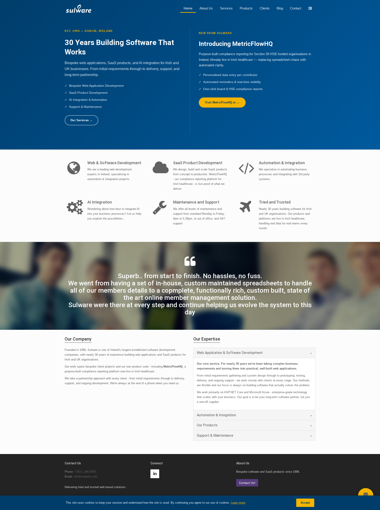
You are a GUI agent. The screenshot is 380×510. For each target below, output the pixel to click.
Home (188, 8)
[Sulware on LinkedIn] (155, 474)
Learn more (238, 502)
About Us (206, 8)
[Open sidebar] (310, 8)
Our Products (207, 425)
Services (226, 8)
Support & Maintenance (215, 435)
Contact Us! (247, 483)
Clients (265, 8)
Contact (295, 8)
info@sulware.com (85, 476)
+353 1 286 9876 (85, 471)
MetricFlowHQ (173, 366)
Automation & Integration (216, 415)
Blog (280, 8)
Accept (305, 502)
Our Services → (81, 120)
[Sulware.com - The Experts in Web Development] (78, 8)
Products (246, 8)
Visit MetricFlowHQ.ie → (222, 102)
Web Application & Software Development (230, 353)
